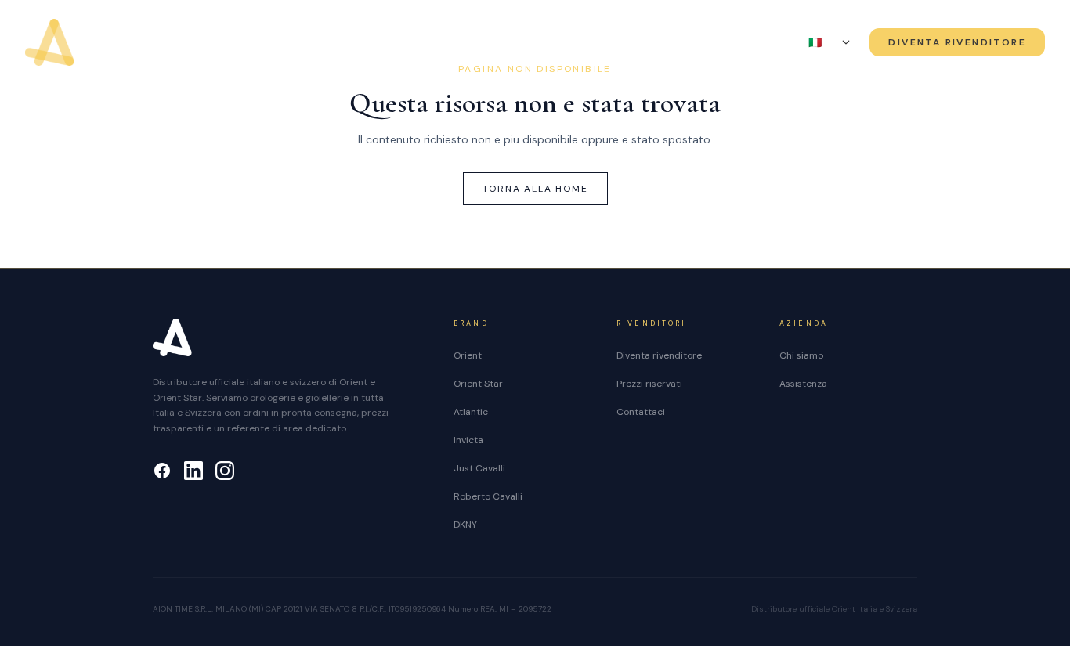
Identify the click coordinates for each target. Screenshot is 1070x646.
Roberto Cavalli (488, 496)
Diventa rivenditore (659, 355)
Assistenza (702, 43)
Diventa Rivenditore (957, 42)
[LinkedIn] (193, 470)
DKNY (465, 524)
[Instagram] (224, 470)
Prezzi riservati (649, 383)
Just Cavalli (479, 468)
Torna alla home (535, 188)
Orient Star (478, 383)
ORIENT (353, 43)
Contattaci (640, 412)
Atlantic (471, 412)
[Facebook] (162, 470)
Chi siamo (617, 43)
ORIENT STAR (431, 43)
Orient (468, 355)
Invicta (468, 440)
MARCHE (524, 43)
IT (822, 42)
